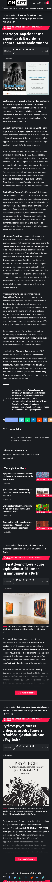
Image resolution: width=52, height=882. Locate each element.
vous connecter (19, 454)
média (12, 15)
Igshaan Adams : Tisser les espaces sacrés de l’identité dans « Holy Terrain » (18, 492)
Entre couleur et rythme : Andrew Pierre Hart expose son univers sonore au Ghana (17, 509)
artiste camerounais (35, 395)
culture (31, 407)
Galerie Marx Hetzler (11, 649)
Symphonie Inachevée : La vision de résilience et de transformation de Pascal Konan (18, 476)
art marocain (41, 393)
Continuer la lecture (26, 693)
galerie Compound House (31, 825)
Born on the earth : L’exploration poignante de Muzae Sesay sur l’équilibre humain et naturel (17, 525)
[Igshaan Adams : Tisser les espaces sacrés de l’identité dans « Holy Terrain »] (42, 492)
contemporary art (19, 407)
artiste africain (18, 395)
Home (5, 15)
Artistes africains (39, 401)
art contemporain (19, 390)
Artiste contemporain (21, 398)
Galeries (39, 407)
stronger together (33, 410)
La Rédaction (7, 58)
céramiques (34, 404)
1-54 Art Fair (40, 158)
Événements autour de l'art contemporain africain (23, 27)
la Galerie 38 (16, 162)
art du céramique (27, 393)
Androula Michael (36, 355)
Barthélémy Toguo (29, 155)
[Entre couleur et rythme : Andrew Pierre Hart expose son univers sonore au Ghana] (42, 508)
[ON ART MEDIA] (17, 3)
